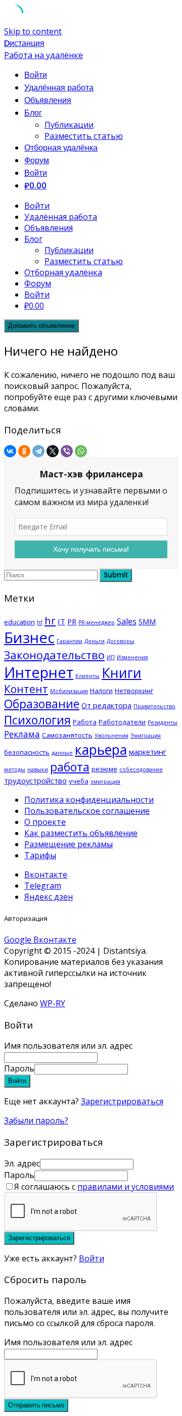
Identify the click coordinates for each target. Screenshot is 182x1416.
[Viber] (67, 451)
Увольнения (111, 735)
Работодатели (122, 721)
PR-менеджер (96, 622)
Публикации (69, 124)
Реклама (22, 734)
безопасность (27, 752)
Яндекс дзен (48, 896)
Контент (26, 689)
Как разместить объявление (81, 833)
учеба (78, 781)
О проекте (45, 821)
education (19, 621)
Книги (122, 672)
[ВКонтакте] (10, 451)
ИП (111, 657)
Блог (33, 113)
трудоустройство (35, 780)
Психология (37, 720)
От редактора (106, 705)
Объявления (47, 100)
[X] (53, 451)
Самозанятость (67, 735)
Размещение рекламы (68, 844)
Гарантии (69, 641)
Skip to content (33, 31)
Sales (126, 621)
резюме (104, 768)
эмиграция (105, 781)
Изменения (132, 657)
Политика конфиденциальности (89, 799)
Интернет (38, 672)
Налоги (101, 690)
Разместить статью (83, 135)
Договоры (120, 641)
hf (39, 622)
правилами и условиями (125, 1186)
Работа (85, 721)
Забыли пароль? (36, 1120)
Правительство (154, 706)
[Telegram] (38, 451)
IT (61, 621)
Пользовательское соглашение (87, 810)
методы (14, 769)
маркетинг (147, 752)
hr (50, 620)
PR (71, 621)
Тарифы (40, 855)
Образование (41, 704)
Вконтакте (45, 874)
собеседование (141, 769)
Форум (36, 160)
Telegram (42, 885)
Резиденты (162, 722)
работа (69, 767)
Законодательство (54, 655)
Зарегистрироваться (122, 1101)
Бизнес (29, 637)
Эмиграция (145, 735)
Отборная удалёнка (61, 148)
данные (62, 752)
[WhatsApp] (81, 451)
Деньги (94, 641)
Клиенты (87, 675)
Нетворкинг (134, 690)
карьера (101, 749)
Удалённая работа (59, 87)
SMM (147, 621)
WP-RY (52, 1003)
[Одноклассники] (24, 451)
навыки (37, 769)
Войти (91, 1258)
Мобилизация (69, 691)
